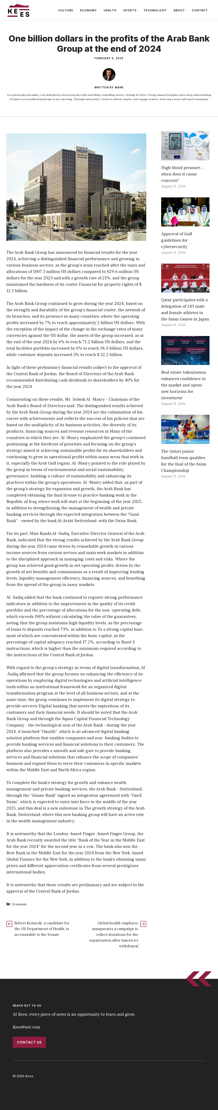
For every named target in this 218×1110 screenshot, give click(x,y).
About (179, 10)
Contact (200, 10)
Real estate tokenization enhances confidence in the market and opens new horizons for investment (183, 385)
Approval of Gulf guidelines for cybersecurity (176, 240)
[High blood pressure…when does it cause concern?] (185, 157)
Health (110, 10)
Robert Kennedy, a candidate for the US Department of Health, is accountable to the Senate (41, 929)
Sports (130, 10)
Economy (88, 10)
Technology (155, 10)
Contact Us (29, 1042)
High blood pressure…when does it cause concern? (182, 174)
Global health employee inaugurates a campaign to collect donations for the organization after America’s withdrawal (113, 935)
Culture (65, 10)
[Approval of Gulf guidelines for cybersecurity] (185, 223)
